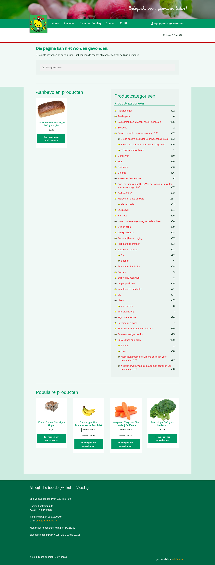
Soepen (122, 272)
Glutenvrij (123, 167)
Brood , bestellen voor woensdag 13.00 (138, 133)
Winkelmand (178, 23)
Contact (110, 23)
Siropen (125, 261)
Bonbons (122, 127)
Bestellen (69, 23)
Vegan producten (126, 283)
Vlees (121, 300)
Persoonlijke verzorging (130, 238)
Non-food (122, 215)
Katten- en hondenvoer (129, 178)
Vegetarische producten (130, 289)
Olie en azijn (124, 227)
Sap (123, 255)
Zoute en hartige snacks (130, 334)
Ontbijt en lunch (126, 232)
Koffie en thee (125, 193)
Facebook (119, 22)
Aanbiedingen (125, 110)
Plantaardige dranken (129, 244)
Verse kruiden (128, 204)
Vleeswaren (127, 306)
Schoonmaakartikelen (129, 266)
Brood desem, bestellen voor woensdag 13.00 (144, 139)
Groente (122, 173)
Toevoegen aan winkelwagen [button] (51, 138)
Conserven (123, 156)
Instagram (124, 22)
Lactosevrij (123, 210)
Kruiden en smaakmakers (131, 198)
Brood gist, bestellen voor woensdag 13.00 (143, 144)
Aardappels (124, 116)
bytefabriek (177, 559)
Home (55, 23)
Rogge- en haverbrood (132, 150)
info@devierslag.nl (47, 520)
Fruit (120, 161)
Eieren (124, 345)
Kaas (123, 351)
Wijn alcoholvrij (126, 311)
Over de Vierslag (90, 23)
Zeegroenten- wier (127, 323)
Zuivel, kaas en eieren (129, 340)
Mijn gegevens (161, 23)
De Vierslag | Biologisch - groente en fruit (38, 24)
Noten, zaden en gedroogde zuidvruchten (139, 221)
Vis (119, 294)
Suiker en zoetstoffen (129, 278)
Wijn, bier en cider (127, 317)
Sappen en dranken (128, 249)
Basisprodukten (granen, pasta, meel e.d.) (139, 122)
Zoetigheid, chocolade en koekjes (135, 328)
